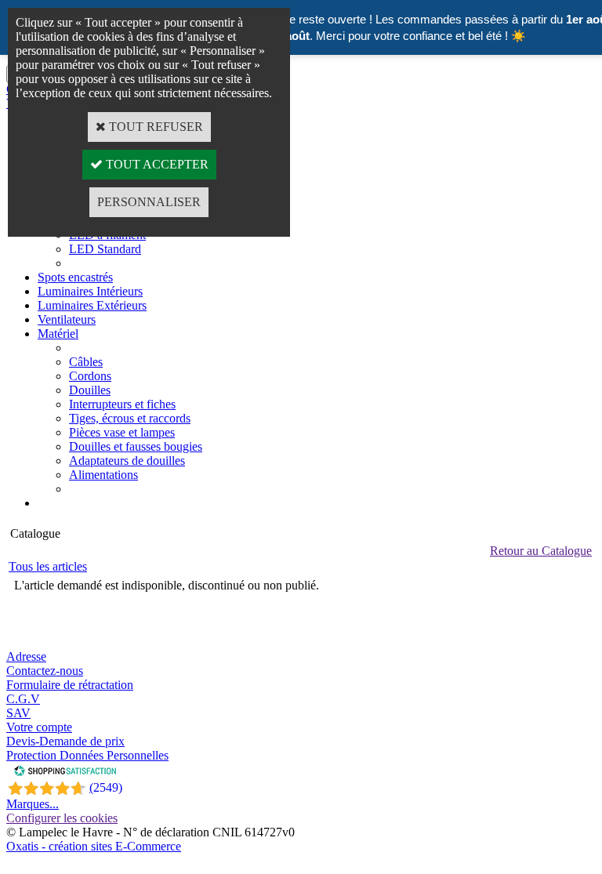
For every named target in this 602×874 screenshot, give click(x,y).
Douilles (90, 390)
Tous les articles (48, 566)
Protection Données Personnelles (87, 755)
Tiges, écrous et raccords (129, 418)
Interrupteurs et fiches (122, 404)
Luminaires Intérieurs (90, 291)
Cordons (90, 376)
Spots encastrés (75, 277)
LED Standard (105, 249)
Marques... (32, 804)
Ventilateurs (67, 319)
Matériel (58, 333)
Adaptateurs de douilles (127, 460)
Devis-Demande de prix (65, 741)
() (105, 787)
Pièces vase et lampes (122, 432)
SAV (18, 713)
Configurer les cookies (62, 818)
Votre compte (39, 727)
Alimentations (103, 474)
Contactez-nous (44, 670)
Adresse (26, 656)
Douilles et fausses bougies (135, 446)
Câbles (86, 361)
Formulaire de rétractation (69, 684)
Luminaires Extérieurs (92, 305)
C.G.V (23, 698)
